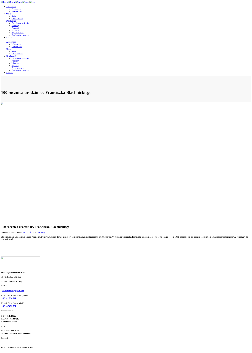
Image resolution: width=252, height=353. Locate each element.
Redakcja (42, 232)
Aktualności (27, 232)
